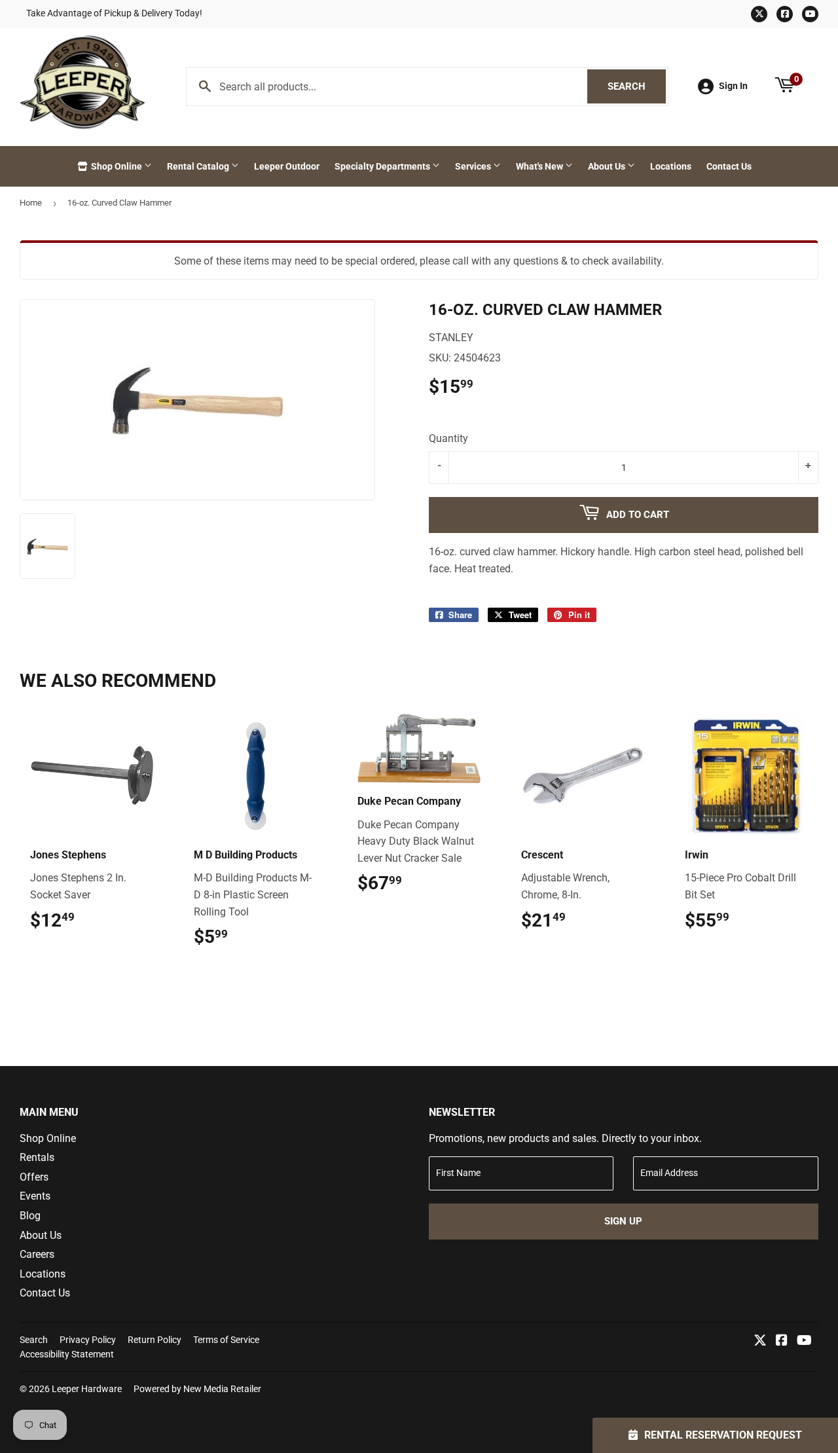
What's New (540, 166)
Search (637, 86)
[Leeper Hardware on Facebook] (782, 1341)
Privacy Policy (88, 1339)
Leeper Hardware (87, 1389)
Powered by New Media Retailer (197, 1389)
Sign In (733, 86)
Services (474, 166)
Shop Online (116, 166)
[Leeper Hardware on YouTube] (804, 1341)
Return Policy (154, 1339)
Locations (670, 166)
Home (31, 203)
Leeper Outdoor (286, 166)
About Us (607, 166)
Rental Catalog (199, 166)
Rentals (37, 1157)
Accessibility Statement (67, 1354)
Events (35, 1196)
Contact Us (729, 166)
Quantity (448, 438)
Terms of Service (226, 1339)
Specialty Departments (383, 166)
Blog (30, 1215)
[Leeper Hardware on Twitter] (760, 1341)
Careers (37, 1254)
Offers (34, 1177)
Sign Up (623, 1221)
